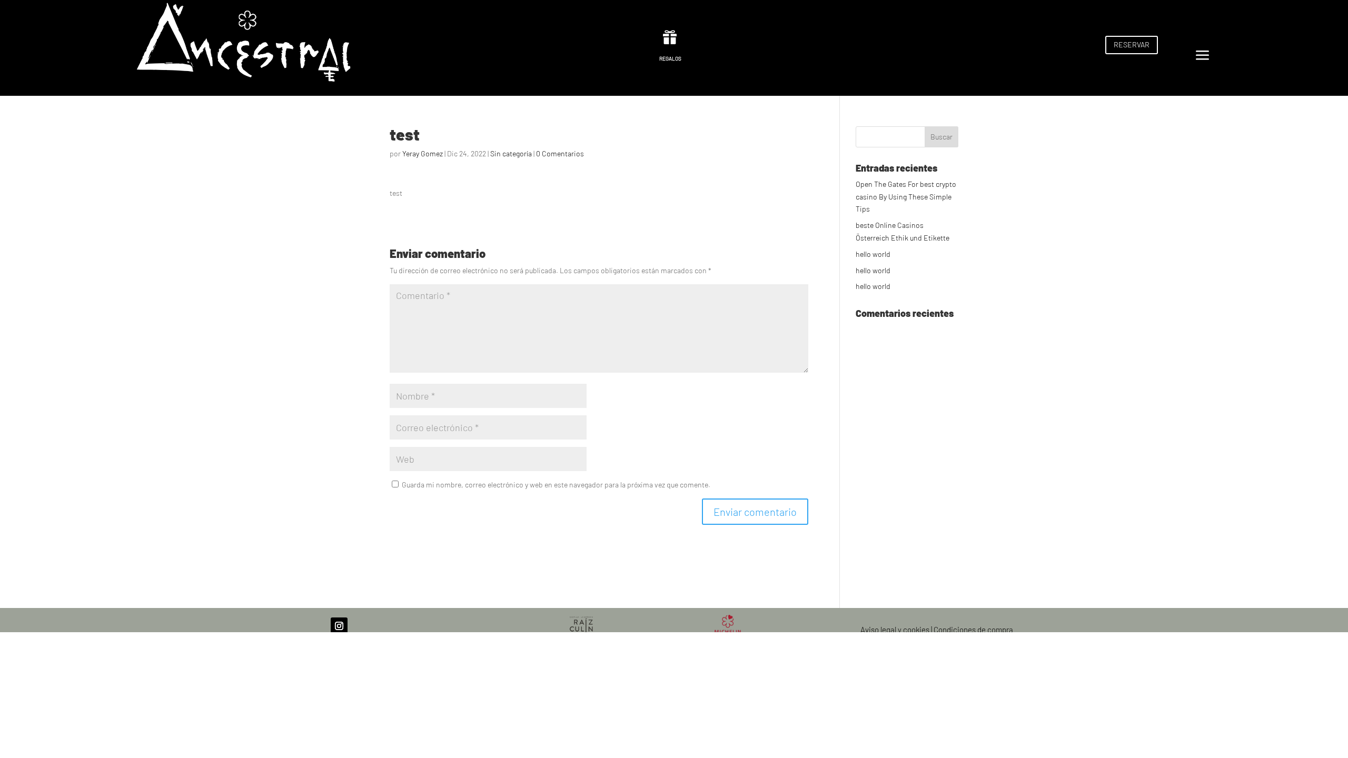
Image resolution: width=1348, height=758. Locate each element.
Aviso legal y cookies (894, 629)
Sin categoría (511, 153)
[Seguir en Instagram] (339, 625)
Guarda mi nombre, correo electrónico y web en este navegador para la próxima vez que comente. (556, 484)
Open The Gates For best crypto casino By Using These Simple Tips (906, 196)
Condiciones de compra (973, 629)
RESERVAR (1131, 44)
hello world (873, 254)
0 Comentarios (560, 153)
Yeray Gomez (422, 153)
